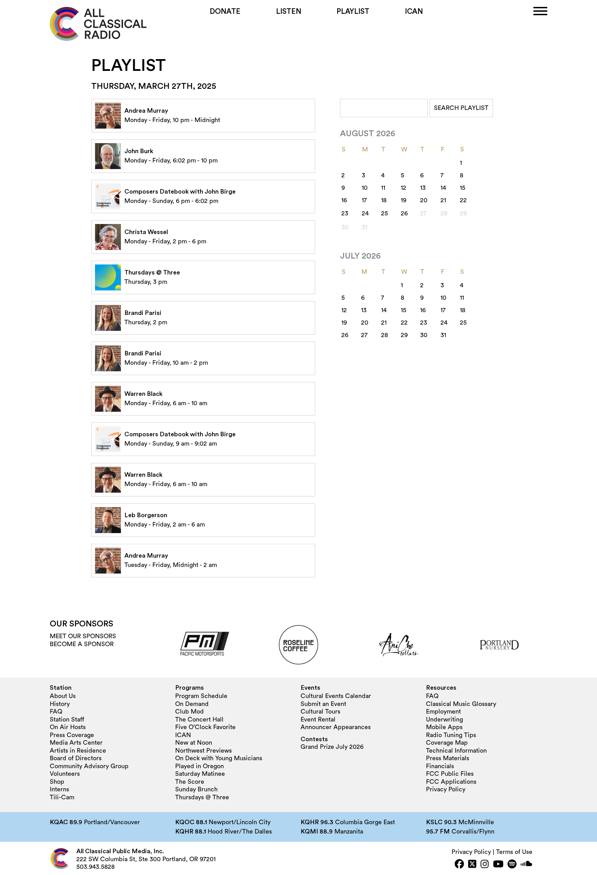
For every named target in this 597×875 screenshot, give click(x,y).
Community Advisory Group (89, 766)
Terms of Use (514, 852)
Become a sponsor (82, 644)
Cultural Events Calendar (336, 696)
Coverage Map (447, 742)
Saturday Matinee (200, 774)
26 (404, 213)
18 (384, 200)
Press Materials (447, 758)
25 (384, 213)
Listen (288, 11)
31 (443, 335)
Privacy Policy (445, 789)
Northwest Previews (203, 750)
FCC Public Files (450, 774)
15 (462, 188)
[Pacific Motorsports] (198, 645)
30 (423, 335)
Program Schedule (201, 696)
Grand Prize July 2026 (332, 747)
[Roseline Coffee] (298, 645)
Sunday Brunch (196, 789)
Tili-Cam (62, 797)
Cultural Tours (320, 711)
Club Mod (189, 711)
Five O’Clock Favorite (205, 727)
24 (365, 213)
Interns (59, 789)
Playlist (353, 11)
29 (404, 335)
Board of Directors (76, 758)
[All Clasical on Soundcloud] (526, 864)
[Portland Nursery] (499, 645)
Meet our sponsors (83, 636)
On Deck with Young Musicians (218, 758)
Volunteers (65, 774)
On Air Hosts (68, 727)
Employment (443, 711)
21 (443, 200)
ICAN (414, 11)
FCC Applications (451, 782)
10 (365, 188)
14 (443, 188)
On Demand (192, 704)
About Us (63, 696)
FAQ (56, 711)
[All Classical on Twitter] (472, 864)
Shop (57, 782)
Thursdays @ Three (202, 797)
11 (383, 188)
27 (364, 335)
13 (423, 188)
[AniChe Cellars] (399, 645)
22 (463, 200)
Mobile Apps (444, 727)
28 (384, 335)
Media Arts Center (76, 742)
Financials (440, 766)
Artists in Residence (78, 750)
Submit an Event (323, 704)
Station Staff (67, 719)
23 (344, 213)
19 (403, 200)
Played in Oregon (199, 766)
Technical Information (456, 750)
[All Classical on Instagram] (485, 864)
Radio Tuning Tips (451, 735)
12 (403, 188)
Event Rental (318, 719)
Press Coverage (72, 735)
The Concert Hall (199, 719)
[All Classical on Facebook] (459, 864)
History (60, 704)
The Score (189, 782)
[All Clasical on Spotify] (512, 864)
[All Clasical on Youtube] (498, 864)
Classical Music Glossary (461, 704)
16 (344, 200)
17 (364, 200)
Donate (225, 11)
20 (423, 200)
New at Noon (193, 742)
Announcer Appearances (336, 727)
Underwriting (444, 719)
